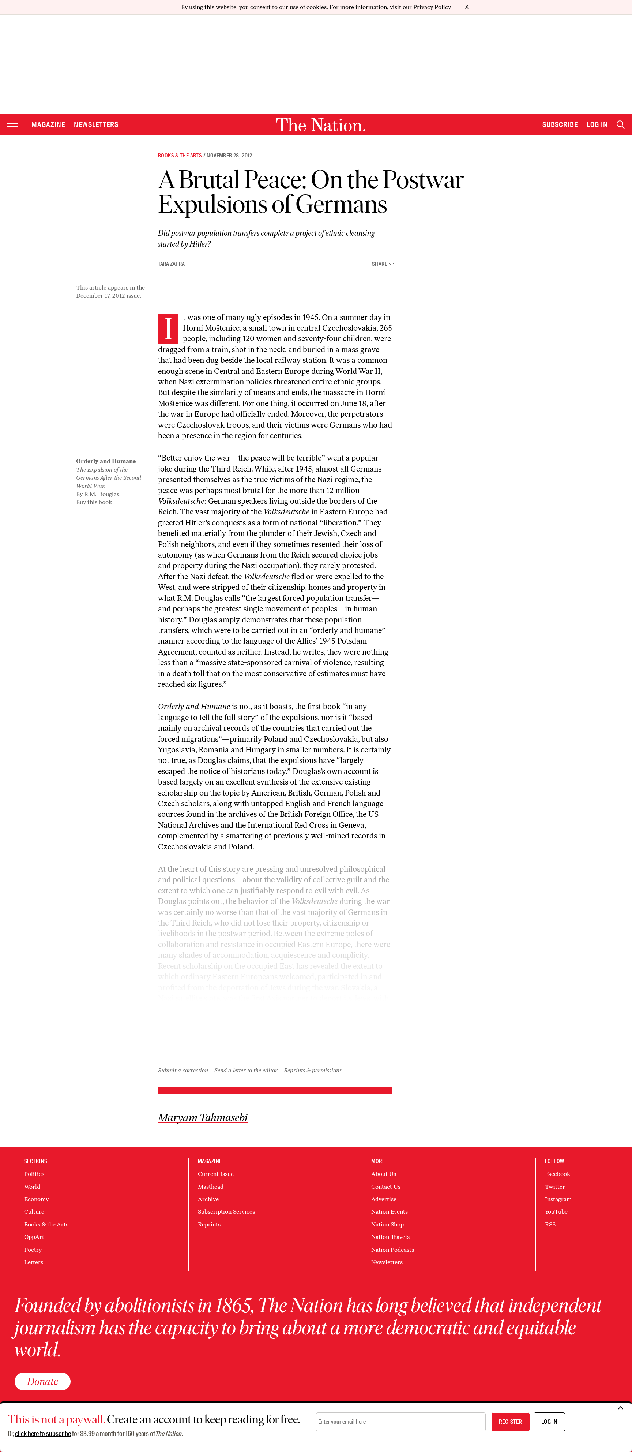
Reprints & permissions (313, 1070)
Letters (33, 1262)
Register (510, 1422)
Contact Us (385, 1186)
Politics (34, 1173)
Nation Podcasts (392, 1249)
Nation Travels (390, 1236)
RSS (550, 1224)
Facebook (557, 1173)
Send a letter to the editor (246, 1070)
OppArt (34, 1236)
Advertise (383, 1199)
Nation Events (389, 1211)
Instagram (558, 1199)
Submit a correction (183, 1070)
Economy (36, 1199)
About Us (383, 1173)
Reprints (209, 1224)
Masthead (210, 1186)
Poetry (33, 1249)
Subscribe (560, 124)
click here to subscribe (43, 1433)
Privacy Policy (432, 7)
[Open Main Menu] (12, 124)
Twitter (555, 1186)
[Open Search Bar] (621, 124)
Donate (42, 1381)
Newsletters (96, 124)
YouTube (556, 1211)
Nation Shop (387, 1224)
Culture (34, 1211)
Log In (597, 124)
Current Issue (216, 1173)
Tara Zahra (171, 264)
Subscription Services (226, 1211)
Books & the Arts (180, 155)
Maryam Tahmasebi (203, 1118)
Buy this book (94, 502)
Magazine (48, 124)
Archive (208, 1199)
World (32, 1186)
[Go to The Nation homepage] (320, 124)
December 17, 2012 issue (108, 295)
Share (379, 264)
